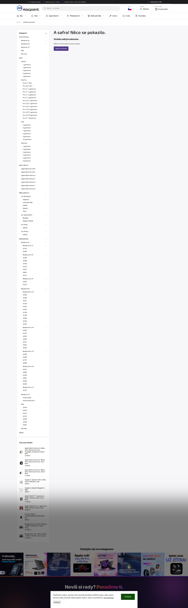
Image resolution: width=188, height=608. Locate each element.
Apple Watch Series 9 (28, 189)
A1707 (25, 360)
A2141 (25, 369)
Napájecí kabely (28, 221)
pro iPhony (24, 231)
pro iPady (24, 225)
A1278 (25, 304)
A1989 (25, 318)
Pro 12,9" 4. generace (30, 109)
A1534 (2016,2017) (29, 401)
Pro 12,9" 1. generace (30, 101)
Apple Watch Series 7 (28, 185)
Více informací (109, 598)
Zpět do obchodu (61, 49)
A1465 (25, 251)
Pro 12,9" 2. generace (30, 103)
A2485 (25, 372)
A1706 (25, 312)
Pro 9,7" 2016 (27, 83)
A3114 (25, 284)
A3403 (25, 381)
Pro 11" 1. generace (29, 89)
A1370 (25, 248)
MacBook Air (25, 40)
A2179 (25, 267)
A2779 (25, 333)
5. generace (27, 76)
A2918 (25, 336)
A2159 (25, 321)
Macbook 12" (25, 47)
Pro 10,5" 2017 (27, 86)
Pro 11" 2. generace (29, 92)
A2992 (25, 339)
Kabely (25, 205)
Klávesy (25, 208)
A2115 (25, 413)
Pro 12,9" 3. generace (30, 106)
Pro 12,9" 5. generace (30, 112)
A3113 (25, 275)
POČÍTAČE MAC (24, 37)
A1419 (25, 410)
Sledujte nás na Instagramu (96, 549)
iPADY (21, 58)
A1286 (25, 354)
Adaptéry (26, 200)
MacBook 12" (25, 394)
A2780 (25, 375)
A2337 (25, 269)
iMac (22, 50)
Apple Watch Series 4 (28, 175)
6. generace (27, 128)
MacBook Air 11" (28, 246)
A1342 (25, 324)
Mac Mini (24, 429)
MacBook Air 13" (28, 255)
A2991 (25, 378)
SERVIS (21, 433)
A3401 (25, 345)
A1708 (25, 315)
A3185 (25, 348)
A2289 (25, 298)
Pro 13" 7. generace (29, 118)
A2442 (25, 330)
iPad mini (24, 143)
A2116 (25, 416)
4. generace (27, 73)
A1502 (25, 309)
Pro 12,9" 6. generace (30, 115)
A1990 (25, 363)
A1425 (25, 306)
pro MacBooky (26, 196)
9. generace (27, 137)
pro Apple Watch (26, 215)
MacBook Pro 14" (28, 327)
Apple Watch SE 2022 (28, 172)
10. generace (27, 139)
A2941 (25, 282)
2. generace (27, 67)
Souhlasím (127, 597)
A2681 (25, 272)
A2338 (25, 295)
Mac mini (24, 54)
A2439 (25, 422)
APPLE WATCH (23, 165)
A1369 (25, 258)
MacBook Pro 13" (28, 292)
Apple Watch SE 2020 (28, 169)
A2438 (25, 419)
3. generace (27, 70)
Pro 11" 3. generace (29, 95)
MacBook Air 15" (28, 279)
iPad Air (23, 61)
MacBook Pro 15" (28, 351)
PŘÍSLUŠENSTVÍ (24, 193)
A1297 (25, 390)
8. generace (27, 134)
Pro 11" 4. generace (29, 98)
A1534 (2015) (27, 398)
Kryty (25, 211)
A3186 (25, 384)
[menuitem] (22, 16)
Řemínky (26, 218)
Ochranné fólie (28, 202)
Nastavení (57, 602)
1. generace (27, 65)
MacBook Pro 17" (28, 387)
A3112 (25, 342)
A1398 (25, 357)
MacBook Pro (25, 44)
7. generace (27, 131)
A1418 (25, 407)
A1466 (25, 261)
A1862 (25, 425)
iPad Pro (24, 80)
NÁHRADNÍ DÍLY (23, 239)
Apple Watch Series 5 (28, 179)
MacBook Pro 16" (28, 366)
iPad (22, 122)
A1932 (25, 264)
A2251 (25, 301)
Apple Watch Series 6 (28, 182)
